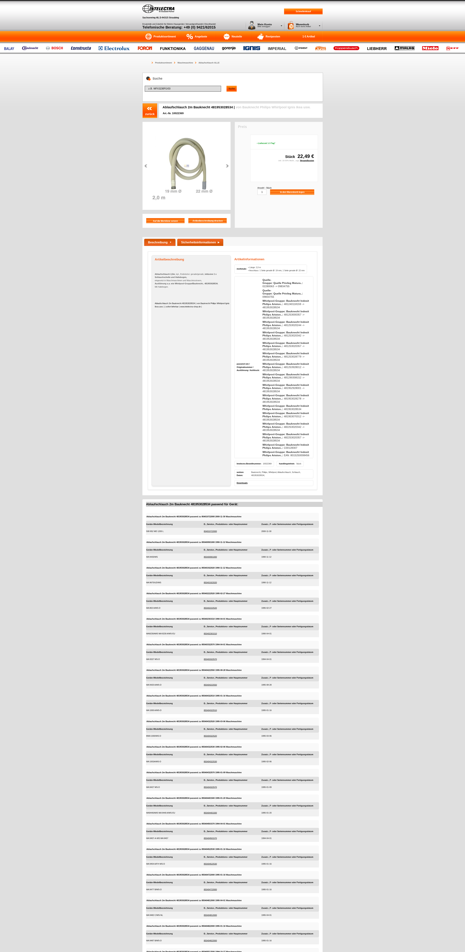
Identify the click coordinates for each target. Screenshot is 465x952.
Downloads (242, 483)
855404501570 (210, 838)
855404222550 (210, 685)
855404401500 (210, 813)
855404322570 (210, 787)
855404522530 (210, 864)
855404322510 (210, 710)
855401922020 (210, 582)
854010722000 (210, 531)
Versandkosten (307, 160)
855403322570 (210, 659)
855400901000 (210, 557)
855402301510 (210, 633)
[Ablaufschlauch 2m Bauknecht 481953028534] (186, 165)
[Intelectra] (158, 9)
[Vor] (227, 165)
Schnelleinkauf (303, 11)
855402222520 (210, 608)
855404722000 (210, 889)
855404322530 (210, 761)
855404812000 (210, 915)
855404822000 (210, 940)
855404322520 (210, 736)
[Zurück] (145, 165)
